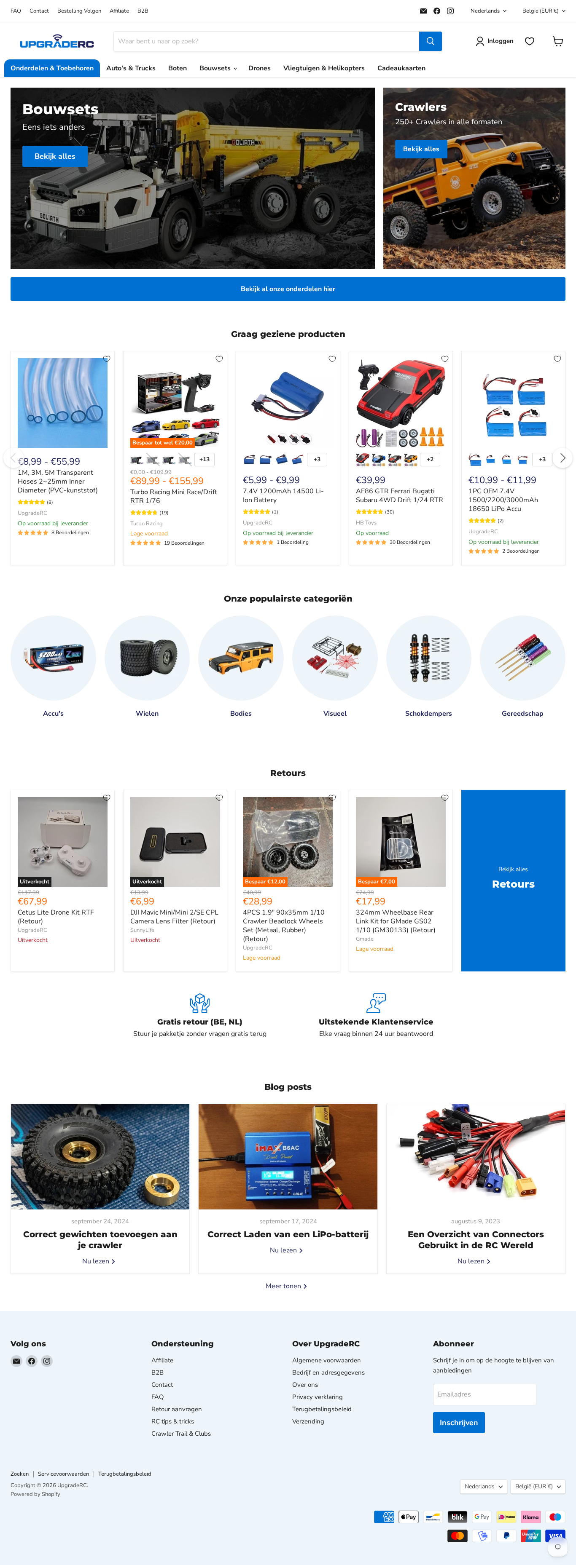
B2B (142, 11)
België (540, 11)
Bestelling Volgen (79, 11)
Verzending (308, 1421)
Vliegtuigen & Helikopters (324, 68)
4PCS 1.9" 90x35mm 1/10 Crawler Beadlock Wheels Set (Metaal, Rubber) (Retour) (284, 926)
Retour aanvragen (176, 1409)
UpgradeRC (32, 513)
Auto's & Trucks (131, 68)
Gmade (365, 939)
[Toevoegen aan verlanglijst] (106, 358)
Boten (177, 68)
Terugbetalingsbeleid (322, 1409)
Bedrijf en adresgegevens (328, 1372)
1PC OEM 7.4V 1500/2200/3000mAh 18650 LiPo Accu (503, 500)
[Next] (562, 458)
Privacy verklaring (317, 1397)
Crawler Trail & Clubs (181, 1433)
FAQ (16, 11)
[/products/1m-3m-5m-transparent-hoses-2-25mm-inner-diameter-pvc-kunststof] (63, 403)
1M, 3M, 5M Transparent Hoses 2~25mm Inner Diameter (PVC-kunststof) (58, 481)
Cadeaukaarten (401, 68)
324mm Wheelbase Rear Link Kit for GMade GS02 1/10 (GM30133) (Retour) (396, 921)
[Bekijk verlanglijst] (529, 41)
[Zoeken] (430, 41)
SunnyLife (142, 930)
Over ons (305, 1384)
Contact (39, 11)
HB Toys (366, 523)
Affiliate (119, 11)
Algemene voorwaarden (326, 1360)
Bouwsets (215, 68)
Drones (259, 68)
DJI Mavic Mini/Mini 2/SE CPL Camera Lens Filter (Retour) (174, 917)
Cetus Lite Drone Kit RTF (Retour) (56, 917)
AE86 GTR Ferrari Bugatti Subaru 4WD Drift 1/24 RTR (399, 496)
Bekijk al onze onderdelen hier (288, 289)
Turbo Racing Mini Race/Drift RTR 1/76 (173, 496)
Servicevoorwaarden (63, 1474)
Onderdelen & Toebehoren (52, 68)
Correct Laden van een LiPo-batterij (288, 1234)
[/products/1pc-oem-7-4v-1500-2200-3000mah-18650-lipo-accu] (513, 403)
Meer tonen (284, 1286)
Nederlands (485, 11)
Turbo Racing (146, 523)
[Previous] (13, 458)
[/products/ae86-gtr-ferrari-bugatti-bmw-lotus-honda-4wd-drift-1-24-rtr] (401, 403)
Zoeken (20, 1474)
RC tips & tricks (172, 1421)
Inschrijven (459, 1423)
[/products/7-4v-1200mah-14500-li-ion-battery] (288, 403)
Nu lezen (96, 1261)
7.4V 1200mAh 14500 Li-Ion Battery (283, 496)
